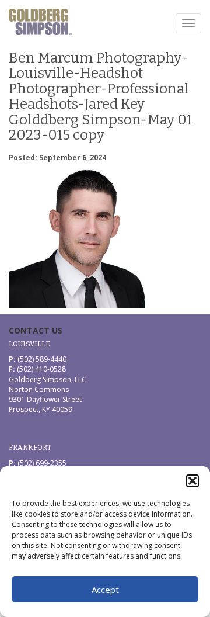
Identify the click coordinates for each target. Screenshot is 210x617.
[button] (192, 481)
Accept (105, 589)
